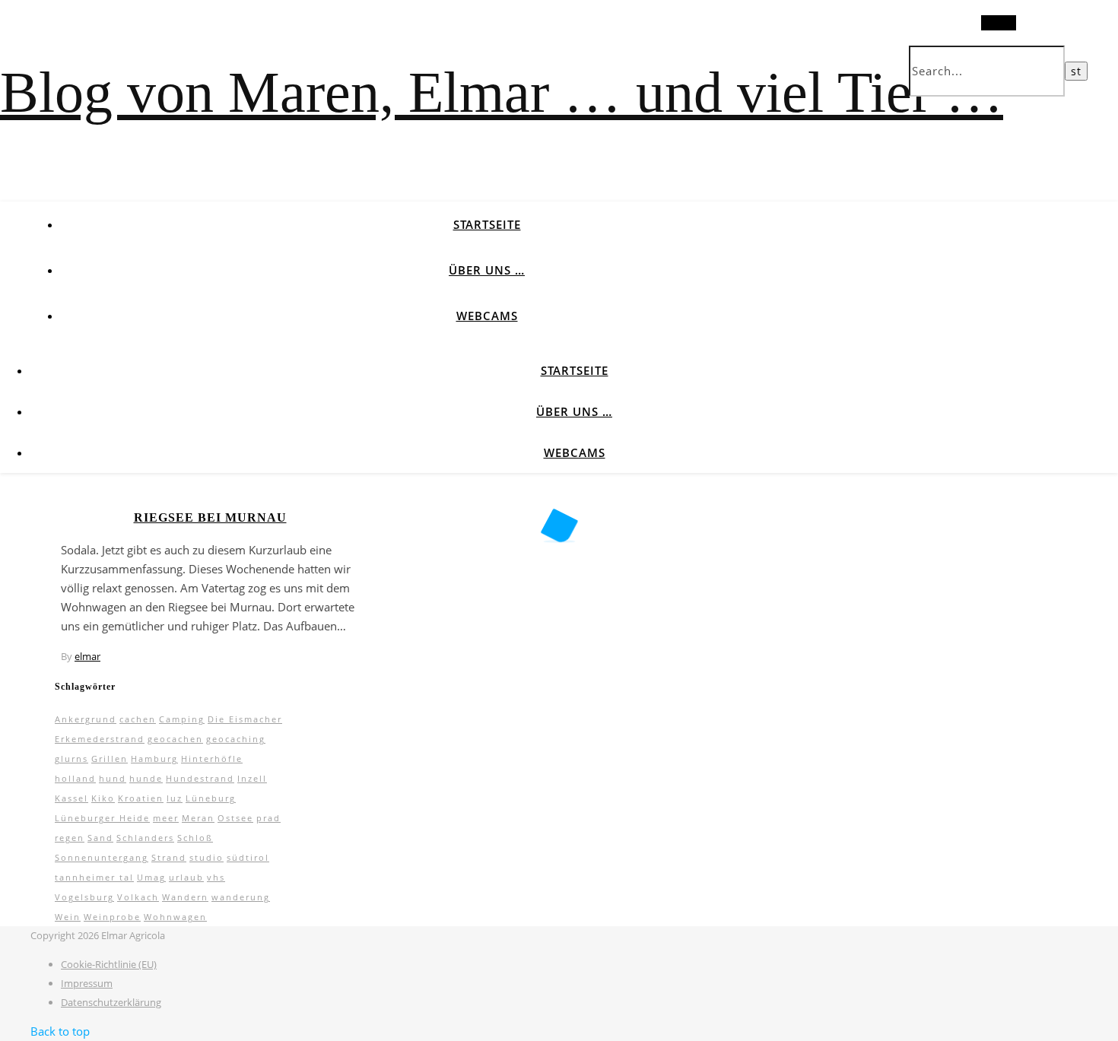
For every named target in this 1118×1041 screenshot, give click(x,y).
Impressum (87, 983)
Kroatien (141, 798)
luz (175, 798)
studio (206, 857)
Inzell (252, 778)
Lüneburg (211, 798)
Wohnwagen (175, 916)
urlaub (186, 877)
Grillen (109, 758)
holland (75, 778)
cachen (137, 719)
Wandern (185, 897)
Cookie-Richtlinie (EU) (109, 964)
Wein (68, 916)
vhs (216, 877)
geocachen (175, 738)
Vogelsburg (84, 897)
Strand (168, 857)
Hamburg (154, 758)
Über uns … (487, 270)
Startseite (487, 224)
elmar (87, 656)
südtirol (248, 857)
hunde (146, 778)
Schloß (195, 837)
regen (69, 837)
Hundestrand (200, 778)
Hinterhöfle (212, 758)
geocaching (235, 738)
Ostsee (235, 818)
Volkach (138, 897)
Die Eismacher (245, 719)
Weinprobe (112, 916)
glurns (71, 758)
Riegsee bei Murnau (210, 517)
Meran (198, 818)
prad (268, 818)
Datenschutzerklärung (111, 1002)
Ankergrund (85, 719)
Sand (100, 837)
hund (112, 778)
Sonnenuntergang (101, 857)
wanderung (240, 897)
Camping (182, 719)
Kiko (103, 798)
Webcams (487, 315)
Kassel (71, 798)
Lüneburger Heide (102, 818)
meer (166, 818)
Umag (151, 877)
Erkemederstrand (100, 738)
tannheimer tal (94, 877)
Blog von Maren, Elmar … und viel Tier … (501, 92)
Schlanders (145, 837)
